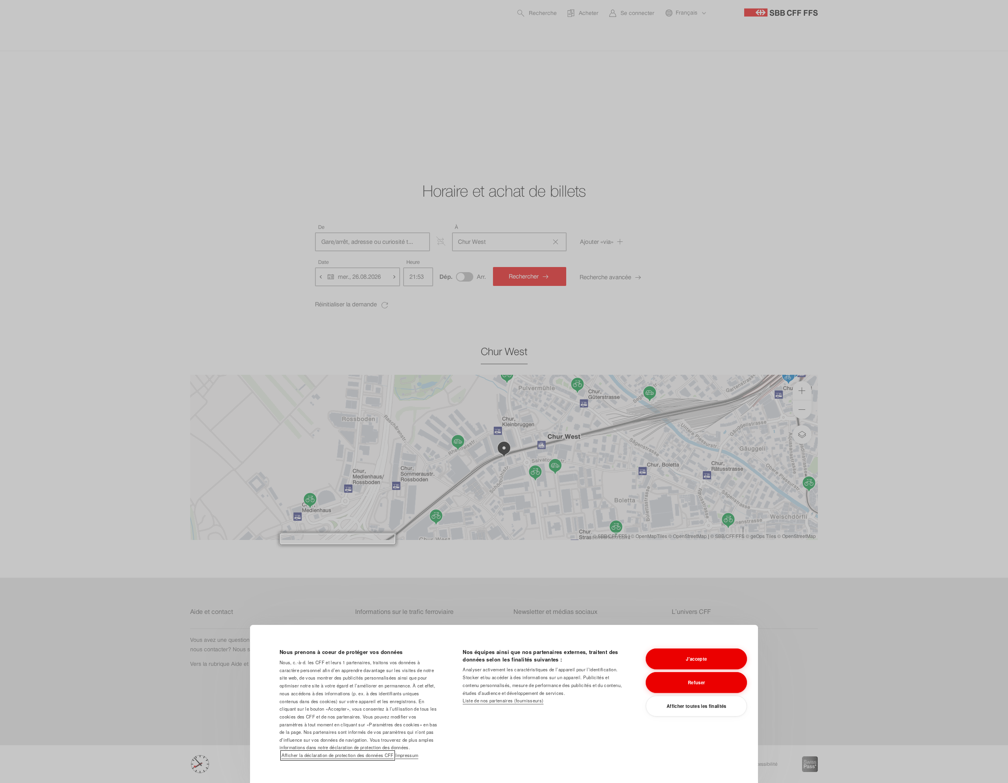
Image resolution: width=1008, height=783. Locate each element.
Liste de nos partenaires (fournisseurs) (503, 700)
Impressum (406, 755)
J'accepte (696, 659)
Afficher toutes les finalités (696, 706)
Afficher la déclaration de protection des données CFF (338, 755)
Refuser (696, 682)
